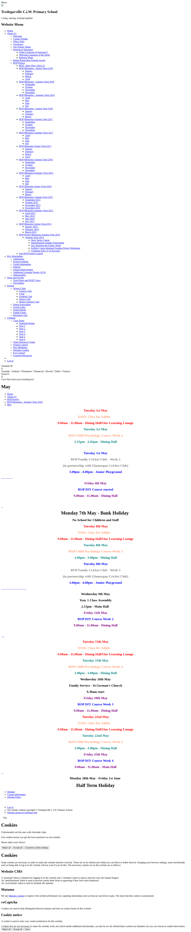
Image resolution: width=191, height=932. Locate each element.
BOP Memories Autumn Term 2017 (36, 119)
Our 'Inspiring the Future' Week (46, 245)
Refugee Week (26, 57)
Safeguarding (19, 275)
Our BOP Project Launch (31, 253)
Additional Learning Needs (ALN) (29, 272)
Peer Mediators (20, 347)
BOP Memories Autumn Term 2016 (36, 159)
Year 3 (22, 331)
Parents (10, 285)
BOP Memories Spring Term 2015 (35, 224)
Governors (18, 44)
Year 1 (22, 326)
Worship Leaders (21, 350)
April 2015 (30, 213)
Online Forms (19, 312)
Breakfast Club (20, 315)
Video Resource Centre (24, 342)
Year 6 (22, 339)
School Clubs (19, 288)
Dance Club (24, 299)
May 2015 (30, 216)
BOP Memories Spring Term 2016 (35, 186)
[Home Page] (2, 5)
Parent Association (22, 304)
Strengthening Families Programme (47, 243)
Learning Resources (22, 355)
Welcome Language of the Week (34, 55)
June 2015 (30, 218)
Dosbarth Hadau (27, 323)
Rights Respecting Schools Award (29, 60)
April (27, 79)
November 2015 (32, 205)
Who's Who (18, 41)
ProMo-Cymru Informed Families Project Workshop (55, 248)
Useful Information (22, 264)
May (27, 100)
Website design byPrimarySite (22, 812)
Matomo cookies (16, 896)
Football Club (25, 296)
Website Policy (14, 797)
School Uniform (20, 261)
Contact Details (20, 39)
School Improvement (23, 269)
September (30, 84)
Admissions (18, 259)
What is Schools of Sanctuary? (33, 52)
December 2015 (32, 208)
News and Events (15, 277)
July (27, 106)
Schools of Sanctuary (23, 49)
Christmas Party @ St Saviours (45, 251)
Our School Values (22, 47)
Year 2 (22, 328)
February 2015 (32, 229)
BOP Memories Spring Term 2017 (35, 146)
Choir (21, 294)
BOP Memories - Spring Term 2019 (36, 68)
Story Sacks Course (40, 240)
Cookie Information (16, 794)
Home (10, 31)
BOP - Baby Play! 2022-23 (32, 65)
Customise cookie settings (36, 848)
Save (27, 929)
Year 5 (22, 336)
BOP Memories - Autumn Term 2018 (36, 82)
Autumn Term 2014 (34, 237)
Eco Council (19, 353)
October (29, 87)
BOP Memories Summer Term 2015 (36, 210)
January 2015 (31, 226)
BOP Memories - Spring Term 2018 (36, 108)
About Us (11, 33)
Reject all (6, 848)
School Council (20, 345)
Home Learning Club (29, 302)
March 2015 (31, 232)
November (30, 90)
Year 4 (22, 334)
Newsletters (18, 283)
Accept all (17, 848)
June (27, 103)
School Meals (19, 310)
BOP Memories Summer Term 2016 (36, 173)
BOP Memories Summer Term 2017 (36, 133)
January (28, 71)
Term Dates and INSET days (26, 280)
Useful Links (19, 307)
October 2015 (31, 202)
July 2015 (29, 221)
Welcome (17, 36)
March (28, 76)
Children (11, 318)
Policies (16, 267)
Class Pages (18, 320)
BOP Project (19, 63)
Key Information (15, 256)
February (29, 73)
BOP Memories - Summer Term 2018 (36, 95)
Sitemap (11, 792)
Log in (10, 361)
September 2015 (32, 200)
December (30, 92)
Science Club (25, 291)
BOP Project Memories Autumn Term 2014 (39, 234)
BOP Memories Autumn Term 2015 (36, 197)
